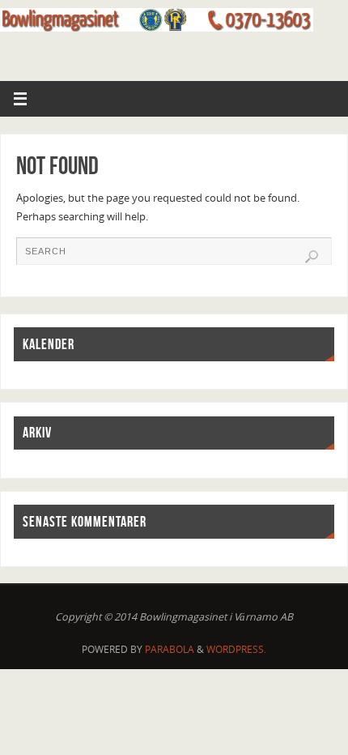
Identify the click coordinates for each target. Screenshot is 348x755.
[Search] (311, 257)
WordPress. (236, 649)
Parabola (169, 649)
